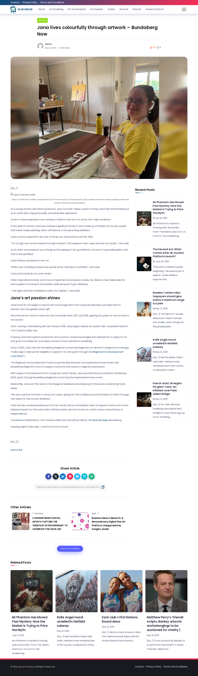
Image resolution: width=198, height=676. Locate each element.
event (18, 420)
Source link (17, 450)
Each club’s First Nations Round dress (120, 619)
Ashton (48, 44)
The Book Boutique (98, 420)
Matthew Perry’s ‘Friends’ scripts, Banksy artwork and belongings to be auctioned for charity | (165, 623)
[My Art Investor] (21, 9)
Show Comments (70, 548)
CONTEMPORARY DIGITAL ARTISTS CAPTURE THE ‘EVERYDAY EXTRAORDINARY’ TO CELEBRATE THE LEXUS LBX (50, 523)
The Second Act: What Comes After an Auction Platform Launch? (168, 253)
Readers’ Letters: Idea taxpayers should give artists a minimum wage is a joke (168, 298)
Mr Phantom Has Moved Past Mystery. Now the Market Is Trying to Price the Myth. (168, 207)
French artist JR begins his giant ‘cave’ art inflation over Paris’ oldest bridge (167, 389)
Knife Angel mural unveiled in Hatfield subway (165, 343)
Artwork (42, 20)
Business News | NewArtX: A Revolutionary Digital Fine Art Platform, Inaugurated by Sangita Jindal (108, 523)
